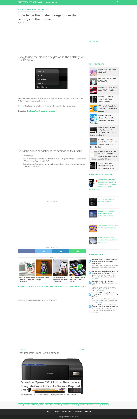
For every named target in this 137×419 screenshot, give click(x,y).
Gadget (34, 405)
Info (21, 405)
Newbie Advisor (51, 2)
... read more (100, 290)
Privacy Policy (66, 411)
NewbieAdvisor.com (30, 2)
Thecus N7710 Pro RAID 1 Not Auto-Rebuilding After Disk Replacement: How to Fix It (104, 283)
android (57, 405)
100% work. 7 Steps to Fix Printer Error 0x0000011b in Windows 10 (107, 108)
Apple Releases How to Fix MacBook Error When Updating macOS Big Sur (107, 240)
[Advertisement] (52, 40)
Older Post (81, 349)
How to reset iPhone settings (42, 278)
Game (97, 405)
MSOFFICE (104, 405)
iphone (27, 405)
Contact (56, 411)
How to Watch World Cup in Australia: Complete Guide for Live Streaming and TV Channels (104, 295)
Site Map (88, 411)
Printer (74, 405)
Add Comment (34, 23)
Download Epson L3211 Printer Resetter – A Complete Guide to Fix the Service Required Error (50, 386)
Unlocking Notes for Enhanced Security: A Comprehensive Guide (105, 165)
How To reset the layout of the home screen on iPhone (77, 279)
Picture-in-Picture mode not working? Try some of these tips (27, 279)
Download (66, 405)
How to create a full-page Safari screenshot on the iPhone (60, 279)
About (48, 411)
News (41, 405)
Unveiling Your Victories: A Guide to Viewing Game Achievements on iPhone (106, 213)
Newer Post (23, 349)
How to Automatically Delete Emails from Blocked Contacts (105, 99)
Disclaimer (78, 411)
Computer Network (86, 405)
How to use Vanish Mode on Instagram (41, 111)
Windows (49, 405)
